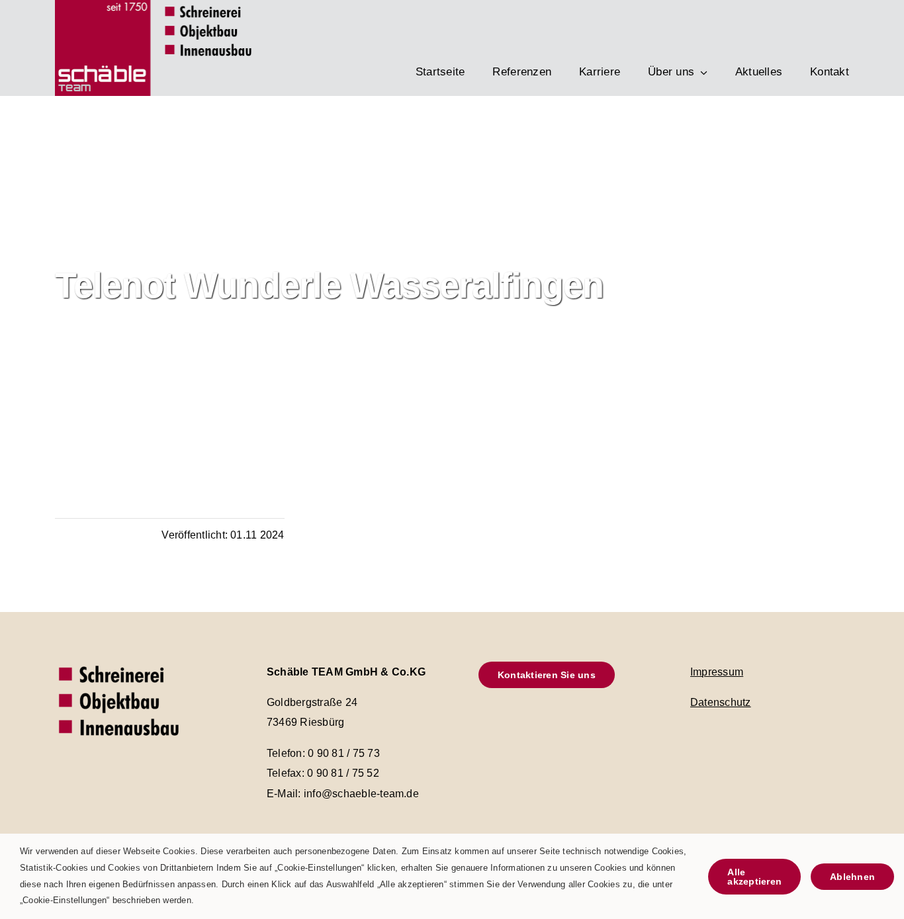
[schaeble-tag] (121, 663)
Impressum (716, 672)
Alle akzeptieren (754, 877)
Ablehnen (852, 876)
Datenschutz (720, 702)
